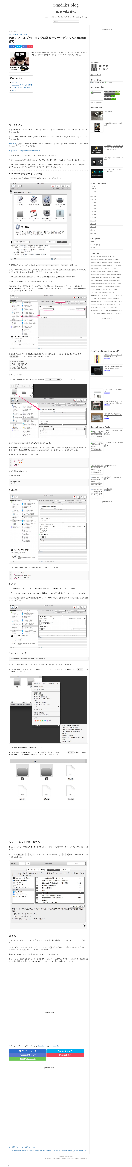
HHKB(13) (119, 277)
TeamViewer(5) (102, 307)
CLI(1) (114, 265)
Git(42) (113, 274)
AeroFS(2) (93, 256)
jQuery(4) (119, 283)
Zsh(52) (119, 313)
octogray (84, 1158)
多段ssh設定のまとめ (110, 465)
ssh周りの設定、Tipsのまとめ (112, 477)
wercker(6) (93, 313)
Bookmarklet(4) (103, 262)
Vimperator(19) (114, 310)
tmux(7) (115, 307)
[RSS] (67, 12)
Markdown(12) (94, 292)
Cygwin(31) (97, 268)
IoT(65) (118, 280)
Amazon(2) (101, 256)
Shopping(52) (110, 304)
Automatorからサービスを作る (22, 85)
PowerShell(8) (98, 298)
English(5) (104, 271)
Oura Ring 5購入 (109, 111)
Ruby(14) (116, 301)
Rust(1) (120, 301)
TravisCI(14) (94, 310)
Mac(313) (114, 289)
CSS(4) (92, 268)
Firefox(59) (93, 274)
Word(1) (111, 313)
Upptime (99, 102)
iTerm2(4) (98, 283)
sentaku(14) (99, 304)
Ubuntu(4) (103, 310)
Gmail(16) (93, 277)
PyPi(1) (118, 298)
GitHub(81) (118, 274)
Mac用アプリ (108, 489)
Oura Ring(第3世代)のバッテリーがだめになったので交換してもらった (113, 415)
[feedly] (71, 12)
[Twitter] (60, 12)
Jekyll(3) (114, 283)
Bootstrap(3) (110, 262)
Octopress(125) (95, 295)
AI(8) (97, 256)
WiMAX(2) (98, 313)
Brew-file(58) (117, 262)
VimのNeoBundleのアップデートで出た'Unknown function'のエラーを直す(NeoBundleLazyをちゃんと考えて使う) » (50, 1150)
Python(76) (93, 301)
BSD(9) (92, 265)
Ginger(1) (109, 274)
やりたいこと (16, 82)
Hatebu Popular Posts (100, 427)
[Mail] (57, 12)
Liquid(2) (103, 289)
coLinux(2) (118, 265)
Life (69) (92, 248)
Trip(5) (98, 310)
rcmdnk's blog (66, 5)
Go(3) (101, 277)
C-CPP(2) (97, 265)
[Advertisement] (49, 108)
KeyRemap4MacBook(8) (109, 286)
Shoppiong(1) (117, 304)
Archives (48, 17)
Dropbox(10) (93, 271)
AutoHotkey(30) (108, 259)
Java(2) (102, 283)
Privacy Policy (69, 1156)
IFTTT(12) (106, 280)
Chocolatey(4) (102, 265)
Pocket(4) (120, 295)
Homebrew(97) (99, 280)
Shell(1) (104, 304)
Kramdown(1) (118, 286)
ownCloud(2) (103, 295)
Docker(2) (115, 268)
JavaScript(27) (108, 283)
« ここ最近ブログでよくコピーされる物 (21, 1147)
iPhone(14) (93, 283)
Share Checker (58, 17)
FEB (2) (94, 192)
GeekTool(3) (103, 274)
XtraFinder (12, 144)
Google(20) (105, 277)
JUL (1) (94, 188)
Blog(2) (98, 262)
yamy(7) (115, 313)
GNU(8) (97, 277)
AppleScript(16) (94, 259)
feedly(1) (116, 271)
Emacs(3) (99, 271)
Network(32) (105, 292)
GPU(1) (114, 277)
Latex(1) (92, 289)
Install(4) (110, 280)
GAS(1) (98, 274)
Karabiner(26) (94, 286)
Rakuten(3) (102, 301)
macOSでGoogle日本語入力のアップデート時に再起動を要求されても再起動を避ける (113, 147)
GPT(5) (110, 277)
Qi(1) (98, 301)
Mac (74, 17)
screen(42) (93, 304)
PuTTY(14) (113, 298)
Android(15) (112, 256)
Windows (68, 17)
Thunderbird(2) (109, 307)
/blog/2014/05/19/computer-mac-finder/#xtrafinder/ (24, 150)
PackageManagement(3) (111, 295)
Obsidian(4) (111, 292)
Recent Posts (96, 108)
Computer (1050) (95, 245)
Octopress (71, 1158)
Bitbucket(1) (93, 262)
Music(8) (99, 292)
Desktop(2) (106, 268)
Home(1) (92, 280)
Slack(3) (92, 307)
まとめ (14, 90)
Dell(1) (102, 268)
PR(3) (103, 298)
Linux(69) (97, 289)
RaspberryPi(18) (109, 301)
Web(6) (120, 310)
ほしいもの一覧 (95, 75)
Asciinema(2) (101, 259)
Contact (61, 1156)
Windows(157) (105, 313)
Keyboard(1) (100, 286)
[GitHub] (64, 12)
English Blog (82, 17)
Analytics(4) (106, 256)
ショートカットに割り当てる (22, 87)
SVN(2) (96, 307)
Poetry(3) (93, 298)
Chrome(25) (109, 265)
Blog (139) (93, 241)
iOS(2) (114, 280)
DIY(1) (111, 268)
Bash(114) (115, 259)
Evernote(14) (110, 271)
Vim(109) (108, 310)
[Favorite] (74, 12)
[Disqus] (49, 1121)
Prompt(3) (107, 298)
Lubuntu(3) (107, 289)
